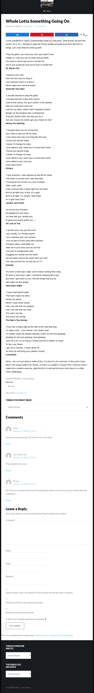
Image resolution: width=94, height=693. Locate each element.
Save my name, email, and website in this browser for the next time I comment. (39, 592)
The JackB (47, 4)
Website (10, 576)
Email (8, 563)
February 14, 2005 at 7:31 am (24, 457)
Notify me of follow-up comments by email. (24, 602)
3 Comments (40, 26)
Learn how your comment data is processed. (54, 635)
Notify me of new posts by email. (20, 612)
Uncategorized (21, 393)
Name (8, 550)
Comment (10, 520)
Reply (8, 444)
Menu (49, 11)
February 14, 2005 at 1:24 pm (24, 431)
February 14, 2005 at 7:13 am (24, 484)
